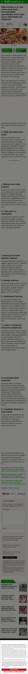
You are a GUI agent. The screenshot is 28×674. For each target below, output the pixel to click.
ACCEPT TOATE (14, 669)
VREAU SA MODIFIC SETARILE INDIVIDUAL (14, 671)
